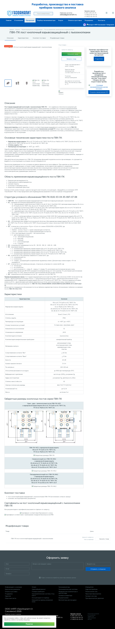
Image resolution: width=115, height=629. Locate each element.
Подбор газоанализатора (46, 20)
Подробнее (99, 59)
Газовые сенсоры (91, 596)
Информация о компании (13, 587)
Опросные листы (10, 598)
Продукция (30, 20)
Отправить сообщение (98, 569)
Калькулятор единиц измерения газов (42, 601)
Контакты (101, 20)
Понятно (29, 624)
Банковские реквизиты (12, 589)
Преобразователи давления (94, 598)
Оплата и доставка (75, 20)
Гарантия (8, 596)
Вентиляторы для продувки (67, 600)
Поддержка (89, 20)
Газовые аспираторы (65, 595)
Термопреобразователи (93, 594)
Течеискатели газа (91, 591)
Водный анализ (63, 598)
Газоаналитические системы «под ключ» (43, 594)
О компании (18, 20)
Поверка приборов (38, 591)
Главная (8, 20)
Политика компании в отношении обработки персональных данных (93, 616)
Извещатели (89, 587)
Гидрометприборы (91, 589)
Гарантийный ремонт (39, 589)
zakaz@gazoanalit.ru (68, 14)
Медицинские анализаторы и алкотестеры (68, 592)
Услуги (60, 20)
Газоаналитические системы (68, 589)
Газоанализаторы (64, 587)
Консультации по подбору (40, 598)
